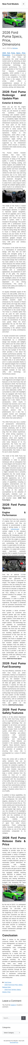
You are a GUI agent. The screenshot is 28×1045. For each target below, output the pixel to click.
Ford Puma (7, 982)
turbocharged (15, 529)
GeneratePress (14, 1042)
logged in (13, 1005)
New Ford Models (10, 4)
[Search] (23, 1018)
